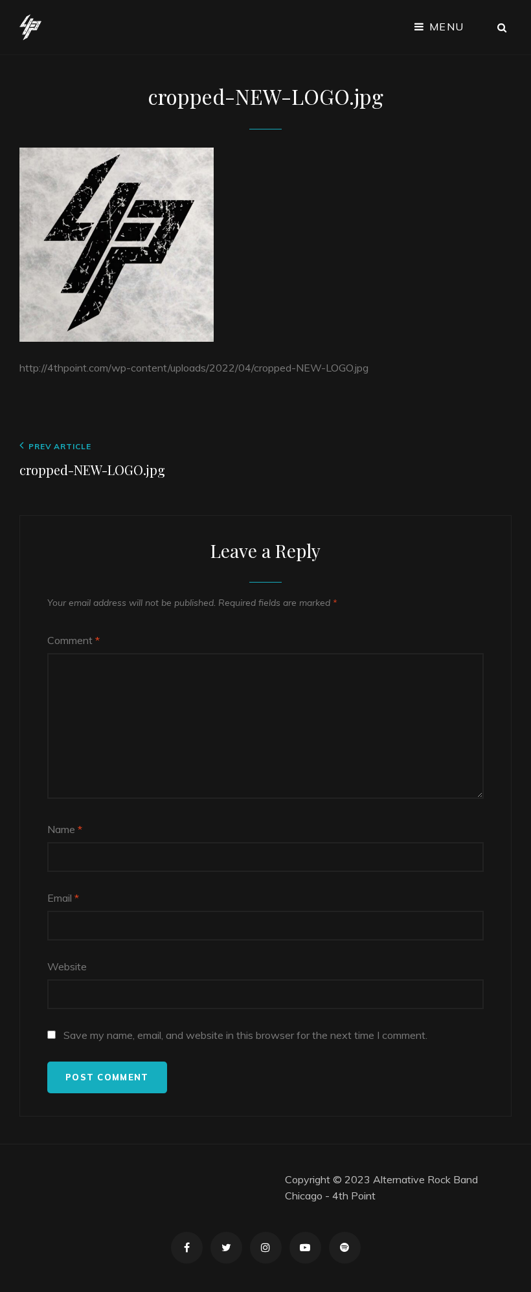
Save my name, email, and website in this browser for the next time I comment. (245, 1035)
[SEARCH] (502, 27)
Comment (73, 640)
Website (67, 966)
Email (63, 897)
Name (64, 829)
